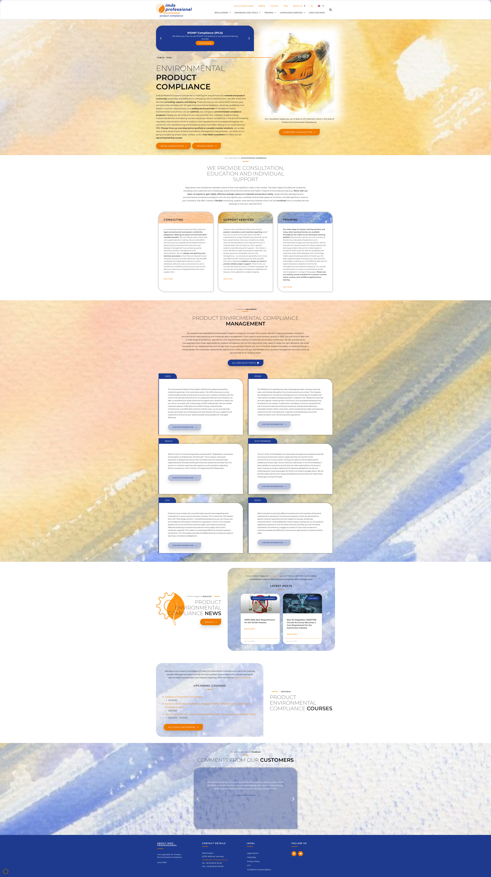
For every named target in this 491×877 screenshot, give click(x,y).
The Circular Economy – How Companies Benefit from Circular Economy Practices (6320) (210, 714)
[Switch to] (321, 6)
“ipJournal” (274, 576)
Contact (274, 6)
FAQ (286, 6)
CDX (167, 500)
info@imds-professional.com (215, 860)
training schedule (242, 677)
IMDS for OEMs (317, 13)
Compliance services (291, 13)
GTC (249, 865)
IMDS (167, 376)
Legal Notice (252, 853)
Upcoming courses (243, 6)
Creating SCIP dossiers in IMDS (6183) (184, 697)
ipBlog (261, 6)
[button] (330, 10)
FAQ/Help (251, 857)
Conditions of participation (259, 869)
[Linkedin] (294, 853)
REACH (168, 441)
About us (297, 6)
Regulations (221, 13)
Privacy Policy (253, 861)
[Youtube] (300, 853)
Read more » (249, 629)
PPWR (257, 376)
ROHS (257, 500)
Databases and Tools (246, 13)
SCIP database (262, 441)
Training (269, 13)
